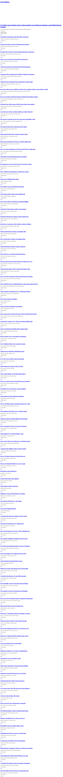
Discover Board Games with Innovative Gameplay (13, 703)
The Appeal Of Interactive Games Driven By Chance (13, 126)
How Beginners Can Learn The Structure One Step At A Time (16, 164)
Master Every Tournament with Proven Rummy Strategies (15, 613)
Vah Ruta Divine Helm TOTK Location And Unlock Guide (15, 269)
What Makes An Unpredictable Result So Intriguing (13, 156)
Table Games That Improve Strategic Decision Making (14, 666)
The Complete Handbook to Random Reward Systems (14, 538)
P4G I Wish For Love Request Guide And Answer (12, 254)
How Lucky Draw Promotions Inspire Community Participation (16, 598)
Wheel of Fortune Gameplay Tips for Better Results (13, 621)
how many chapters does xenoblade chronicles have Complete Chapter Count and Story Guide (24, 89)
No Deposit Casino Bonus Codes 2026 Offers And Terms (14, 37)
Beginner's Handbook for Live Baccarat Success (12, 718)
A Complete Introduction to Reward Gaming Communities (15, 763)
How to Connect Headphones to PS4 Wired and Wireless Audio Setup (17, 149)
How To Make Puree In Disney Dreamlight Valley (12, 239)
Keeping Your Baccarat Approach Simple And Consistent (14, 44)
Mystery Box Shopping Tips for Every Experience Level (14, 628)
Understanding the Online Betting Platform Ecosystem (14, 755)
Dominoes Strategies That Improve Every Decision (13, 673)
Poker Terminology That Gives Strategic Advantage (13, 426)
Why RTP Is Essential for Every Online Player (12, 523)
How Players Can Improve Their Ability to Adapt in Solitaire (15, 224)
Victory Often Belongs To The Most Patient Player (13, 374)
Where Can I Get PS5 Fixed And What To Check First (14, 59)
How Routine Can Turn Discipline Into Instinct (12, 186)
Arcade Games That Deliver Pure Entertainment (12, 740)
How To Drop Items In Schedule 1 (8, 299)
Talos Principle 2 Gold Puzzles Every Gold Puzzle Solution (15, 291)
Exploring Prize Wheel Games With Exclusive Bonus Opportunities (17, 104)
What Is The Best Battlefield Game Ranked (11, 306)
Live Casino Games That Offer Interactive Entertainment (15, 688)
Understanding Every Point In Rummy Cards (11, 433)
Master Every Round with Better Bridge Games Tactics (14, 636)
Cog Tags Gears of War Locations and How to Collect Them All (16, 111)
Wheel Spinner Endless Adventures (9, 486)
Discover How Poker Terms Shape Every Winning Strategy (15, 441)
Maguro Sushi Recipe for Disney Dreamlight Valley (13, 231)
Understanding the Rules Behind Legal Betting (12, 396)
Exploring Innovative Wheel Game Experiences (12, 680)
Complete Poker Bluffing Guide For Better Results (13, 448)
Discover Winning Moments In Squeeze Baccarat (12, 456)
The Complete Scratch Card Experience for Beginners (14, 591)
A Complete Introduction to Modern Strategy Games (13, 516)
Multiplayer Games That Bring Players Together (12, 493)
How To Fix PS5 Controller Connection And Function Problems (16, 276)
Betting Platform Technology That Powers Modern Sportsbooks (16, 748)
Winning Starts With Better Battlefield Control (12, 351)
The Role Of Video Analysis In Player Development (13, 209)
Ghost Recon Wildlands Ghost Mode (9, 179)
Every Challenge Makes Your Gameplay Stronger (12, 344)
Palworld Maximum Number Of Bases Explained (12, 246)
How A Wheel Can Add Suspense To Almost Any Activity (14, 171)
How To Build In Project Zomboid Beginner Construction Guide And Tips (19, 284)
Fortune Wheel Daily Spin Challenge (9, 478)
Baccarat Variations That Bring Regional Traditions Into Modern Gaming (19, 96)
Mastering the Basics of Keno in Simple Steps (11, 606)
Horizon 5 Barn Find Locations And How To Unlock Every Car (16, 261)
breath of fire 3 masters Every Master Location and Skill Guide (16, 321)
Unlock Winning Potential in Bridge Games (11, 561)
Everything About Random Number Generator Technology (15, 546)
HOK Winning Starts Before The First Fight (11, 366)
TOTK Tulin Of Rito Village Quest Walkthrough (12, 194)
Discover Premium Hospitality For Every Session (12, 463)
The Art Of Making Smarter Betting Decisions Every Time (15, 403)
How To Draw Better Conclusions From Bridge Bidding (14, 201)
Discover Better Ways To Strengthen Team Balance (13, 336)
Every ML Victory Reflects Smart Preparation (12, 359)
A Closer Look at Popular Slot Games (9, 695)
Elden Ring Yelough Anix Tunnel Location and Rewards (14, 216)
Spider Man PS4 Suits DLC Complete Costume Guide (13, 134)
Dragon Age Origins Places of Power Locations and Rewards (15, 141)
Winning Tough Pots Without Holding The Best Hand (13, 418)
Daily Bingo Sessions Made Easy (8, 471)
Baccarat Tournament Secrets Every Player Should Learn (15, 531)
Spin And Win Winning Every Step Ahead (11, 501)
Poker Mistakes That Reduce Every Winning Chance (13, 411)
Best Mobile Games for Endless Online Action (12, 725)
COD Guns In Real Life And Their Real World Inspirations (15, 66)
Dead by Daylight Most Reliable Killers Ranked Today (14, 329)
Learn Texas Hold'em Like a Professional (10, 643)
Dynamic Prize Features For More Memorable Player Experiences (17, 52)
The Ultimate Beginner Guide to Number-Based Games (14, 710)
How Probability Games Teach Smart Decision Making (14, 583)
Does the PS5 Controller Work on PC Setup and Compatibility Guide (17, 119)
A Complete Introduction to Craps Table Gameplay (13, 576)
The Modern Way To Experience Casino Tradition (13, 388)
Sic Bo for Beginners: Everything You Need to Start (13, 553)
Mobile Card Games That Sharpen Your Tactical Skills (14, 568)
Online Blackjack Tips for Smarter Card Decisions (13, 733)
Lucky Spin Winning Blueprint (8, 508)
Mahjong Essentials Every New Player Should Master (13, 651)
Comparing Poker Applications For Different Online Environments (17, 74)
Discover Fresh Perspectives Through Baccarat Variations (15, 381)
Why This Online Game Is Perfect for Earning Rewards (14, 770)
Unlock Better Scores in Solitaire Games (10, 658)
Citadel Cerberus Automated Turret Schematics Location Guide (16, 81)
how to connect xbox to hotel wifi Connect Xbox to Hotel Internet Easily (18, 314)
